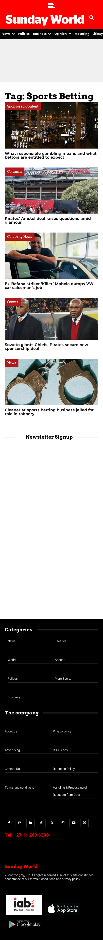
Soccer (12, 302)
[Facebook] (9, 823)
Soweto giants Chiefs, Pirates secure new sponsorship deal (46, 346)
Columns (14, 172)
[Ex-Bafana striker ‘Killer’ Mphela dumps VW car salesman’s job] (51, 256)
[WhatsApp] (63, 823)
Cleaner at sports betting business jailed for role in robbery (49, 412)
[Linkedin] (30, 823)
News (11, 363)
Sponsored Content (22, 106)
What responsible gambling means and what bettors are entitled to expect (51, 155)
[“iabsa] (24, 915)
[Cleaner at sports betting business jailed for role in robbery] (51, 382)
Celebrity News (19, 237)
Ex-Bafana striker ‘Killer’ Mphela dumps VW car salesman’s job (49, 285)
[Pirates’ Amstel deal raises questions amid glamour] (51, 191)
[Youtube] (73, 823)
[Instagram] (20, 823)
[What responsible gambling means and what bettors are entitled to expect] (51, 125)
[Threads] (84, 823)
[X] (52, 823)
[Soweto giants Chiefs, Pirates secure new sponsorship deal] (51, 319)
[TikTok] (41, 823)
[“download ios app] (62, 915)
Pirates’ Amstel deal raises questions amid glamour (48, 220)
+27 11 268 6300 (31, 835)
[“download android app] (24, 930)
